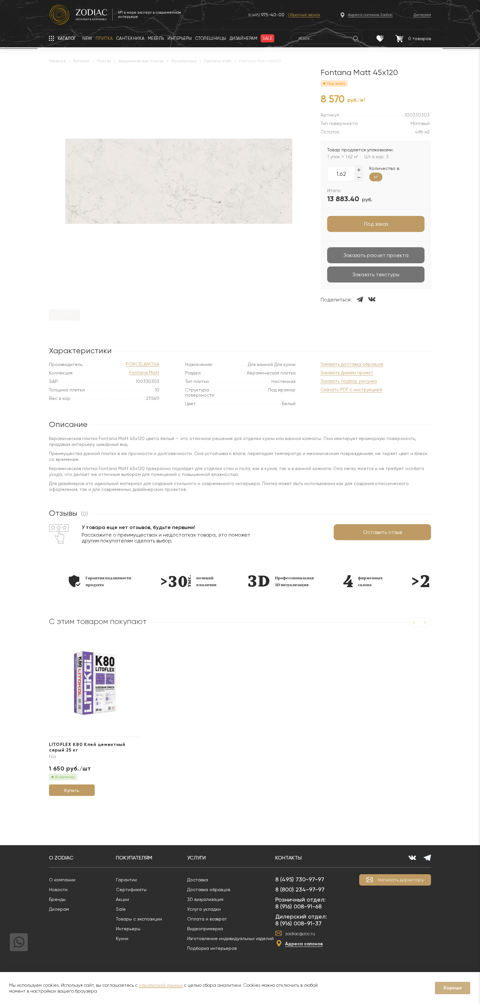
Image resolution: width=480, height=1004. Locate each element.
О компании (62, 879)
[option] (97, 581)
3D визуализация (205, 899)
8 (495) (266, 14)
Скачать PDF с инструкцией (351, 389)
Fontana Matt (144, 372)
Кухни (122, 938)
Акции (122, 899)
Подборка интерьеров (212, 948)
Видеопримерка (205, 928)
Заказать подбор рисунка (348, 381)
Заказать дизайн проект (346, 372)
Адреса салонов (304, 944)
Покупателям (134, 858)
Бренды (57, 899)
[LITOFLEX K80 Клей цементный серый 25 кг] (94, 683)
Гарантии (126, 879)
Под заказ (376, 224)
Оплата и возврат (207, 918)
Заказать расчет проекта (376, 255)
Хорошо (452, 988)
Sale (121, 909)
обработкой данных (161, 985)
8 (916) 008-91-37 (298, 923)
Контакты (288, 858)
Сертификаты (131, 889)
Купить (71, 790)
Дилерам (59, 909)
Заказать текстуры (375, 274)
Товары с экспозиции (139, 918)
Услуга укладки (204, 909)
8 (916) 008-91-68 (298, 906)
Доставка (197, 879)
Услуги (196, 858)
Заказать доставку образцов (351, 364)
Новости (58, 889)
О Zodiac (61, 858)
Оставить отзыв (382, 532)
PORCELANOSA (142, 364)
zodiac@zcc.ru (300, 933)
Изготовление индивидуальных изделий (230, 938)
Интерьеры (128, 928)
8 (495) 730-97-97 (299, 879)
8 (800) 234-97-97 (300, 889)
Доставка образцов (208, 889)
